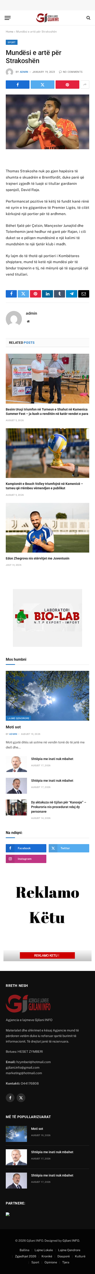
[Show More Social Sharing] (84, 84)
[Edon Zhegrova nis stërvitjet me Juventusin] (47, 528)
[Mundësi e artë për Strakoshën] (47, 121)
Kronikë (47, 1256)
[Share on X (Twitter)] (42, 84)
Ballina (24, 1250)
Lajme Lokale (44, 1250)
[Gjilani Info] (47, 18)
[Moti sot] (47, 696)
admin (24, 71)
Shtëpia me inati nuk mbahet (52, 759)
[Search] (88, 18)
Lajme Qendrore (18, 718)
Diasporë (63, 1256)
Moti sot (13, 727)
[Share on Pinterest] (67, 84)
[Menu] (8, 18)
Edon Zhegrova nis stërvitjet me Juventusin (37, 558)
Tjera (65, 1262)
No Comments (73, 71)
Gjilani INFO (70, 1240)
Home (9, 31)
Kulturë (80, 1256)
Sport (12, 42)
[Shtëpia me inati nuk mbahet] (16, 764)
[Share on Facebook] (18, 84)
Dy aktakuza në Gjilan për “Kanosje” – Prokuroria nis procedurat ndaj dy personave (58, 806)
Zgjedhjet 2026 (25, 1256)
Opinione (51, 1262)
